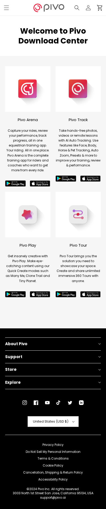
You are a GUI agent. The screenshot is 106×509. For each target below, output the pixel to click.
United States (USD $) (50, 421)
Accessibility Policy (53, 479)
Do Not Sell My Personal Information (53, 452)
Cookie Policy (53, 465)
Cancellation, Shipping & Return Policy (53, 472)
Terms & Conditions (53, 458)
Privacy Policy (53, 445)
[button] (6, 7)
